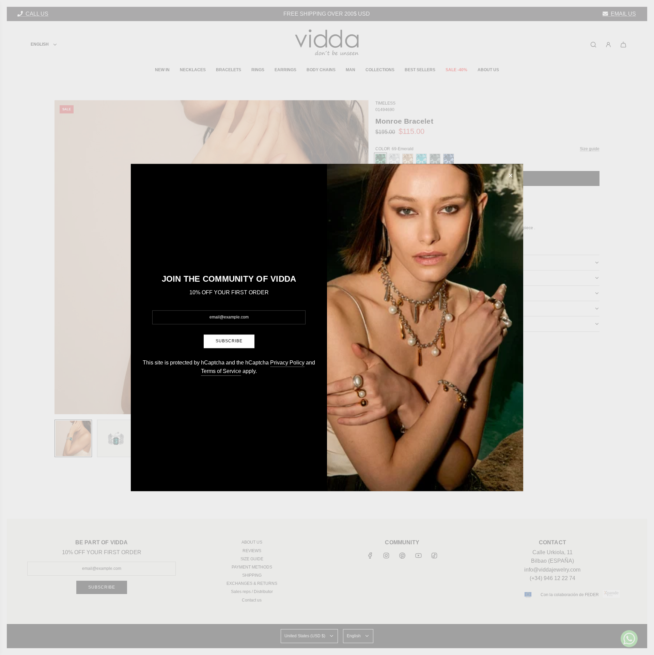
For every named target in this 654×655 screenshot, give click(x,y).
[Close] (510, 175)
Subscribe (229, 341)
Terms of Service (221, 371)
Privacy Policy (287, 362)
